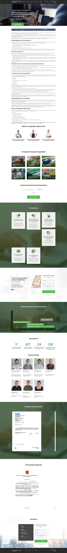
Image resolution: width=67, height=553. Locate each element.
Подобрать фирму (33, 197)
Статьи (37, 1)
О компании (27, 1)
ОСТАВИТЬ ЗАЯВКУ (17, 24)
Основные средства (29, 189)
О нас (33, 550)
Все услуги (23, 1)
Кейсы (34, 1)
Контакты (40, 1)
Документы (39, 189)
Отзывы (31, 1)
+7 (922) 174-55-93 (53, 1)
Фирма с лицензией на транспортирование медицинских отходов (48, 177)
